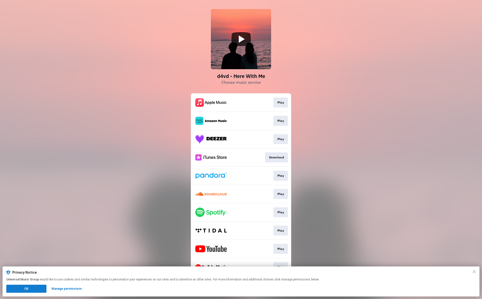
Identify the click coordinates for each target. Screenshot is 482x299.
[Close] (474, 272)
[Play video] (241, 39)
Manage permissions (66, 288)
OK (26, 288)
